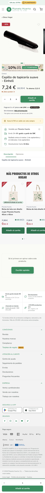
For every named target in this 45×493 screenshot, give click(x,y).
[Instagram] (10, 421)
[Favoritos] (38, 24)
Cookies (29, 477)
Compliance (7, 343)
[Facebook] (4, 421)
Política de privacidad (18, 477)
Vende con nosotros (10, 392)
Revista (5, 334)
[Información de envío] (39, 129)
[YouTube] (22, 421)
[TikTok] (27, 421)
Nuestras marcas (9, 338)
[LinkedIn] (16, 421)
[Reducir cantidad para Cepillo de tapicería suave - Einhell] (5, 99)
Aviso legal (6, 477)
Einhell (4, 74)
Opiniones (20, 154)
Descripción (8, 154)
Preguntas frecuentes (11, 376)
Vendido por (19, 129)
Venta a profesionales (11, 388)
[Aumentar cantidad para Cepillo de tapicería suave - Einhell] (16, 99)
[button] (3, 9)
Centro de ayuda (10, 308)
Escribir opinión (22, 270)
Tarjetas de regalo (12, 347)
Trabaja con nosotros (10, 396)
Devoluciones (7, 372)
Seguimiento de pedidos (12, 363)
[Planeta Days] (22, 67)
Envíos (5, 367)
